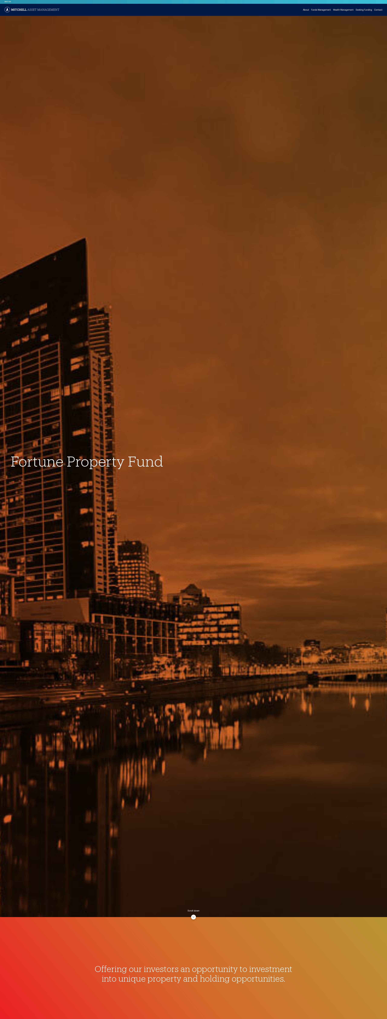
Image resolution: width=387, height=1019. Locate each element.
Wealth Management (343, 10)
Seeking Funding (364, 10)
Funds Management (321, 10)
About (306, 10)
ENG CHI (8, 1)
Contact (378, 10)
